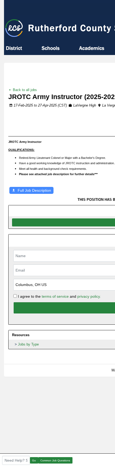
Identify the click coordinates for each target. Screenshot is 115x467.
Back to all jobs (24, 90)
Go (34, 460)
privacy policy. (89, 296)
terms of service (55, 296)
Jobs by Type (28, 344)
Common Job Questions (55, 460)
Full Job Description (34, 190)
